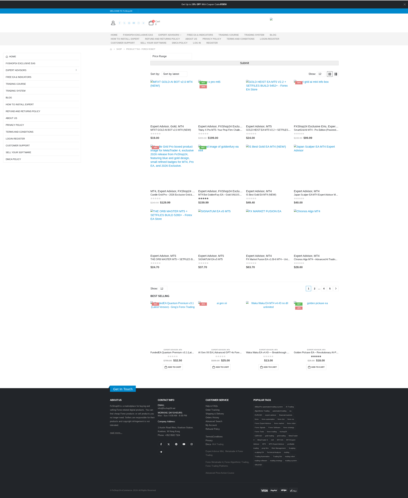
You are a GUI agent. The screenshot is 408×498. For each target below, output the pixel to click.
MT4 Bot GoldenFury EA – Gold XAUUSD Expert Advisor (227, 194)
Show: (312, 73)
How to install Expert (125, 39)
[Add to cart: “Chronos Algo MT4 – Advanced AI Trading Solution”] (333, 214)
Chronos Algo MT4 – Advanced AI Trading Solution (319, 259)
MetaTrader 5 (262, 440)
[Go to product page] (268, 323)
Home (114, 35)
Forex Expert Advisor (263, 423)
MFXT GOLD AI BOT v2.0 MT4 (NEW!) (170, 129)
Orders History (212, 417)
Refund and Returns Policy (162, 39)
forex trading (272, 431)
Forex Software (274, 427)
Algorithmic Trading (262, 411)
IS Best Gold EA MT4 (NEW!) (261, 194)
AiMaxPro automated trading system (269, 407)
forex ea (291, 419)
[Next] (336, 288)
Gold (173, 126)
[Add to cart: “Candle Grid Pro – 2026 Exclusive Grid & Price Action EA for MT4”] (190, 150)
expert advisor (270, 415)
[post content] (172, 102)
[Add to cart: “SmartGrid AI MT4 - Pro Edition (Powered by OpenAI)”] (333, 85)
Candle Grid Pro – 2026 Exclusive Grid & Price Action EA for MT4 (183, 194)
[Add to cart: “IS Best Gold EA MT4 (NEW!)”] (285, 150)
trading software (261, 460)
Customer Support (123, 43)
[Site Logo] (282, 23)
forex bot (281, 419)
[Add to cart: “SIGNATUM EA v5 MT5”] (237, 214)
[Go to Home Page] (111, 49)
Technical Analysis (274, 452)
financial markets (285, 415)
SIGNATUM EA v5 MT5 (210, 259)
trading (286, 452)
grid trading (281, 436)
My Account (211, 425)
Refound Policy (213, 429)
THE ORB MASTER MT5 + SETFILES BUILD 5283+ (177, 259)
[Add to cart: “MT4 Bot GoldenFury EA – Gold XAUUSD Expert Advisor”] (237, 150)
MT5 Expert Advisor (276, 444)
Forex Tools (259, 431)
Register (212, 43)
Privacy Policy (212, 39)
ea (290, 411)
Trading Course (229, 35)
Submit (244, 63)
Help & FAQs (212, 406)
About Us (191, 39)
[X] (124, 23)
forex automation (268, 419)
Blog (273, 35)
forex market (279, 423)
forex (257, 419)
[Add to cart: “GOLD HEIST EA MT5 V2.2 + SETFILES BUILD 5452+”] (285, 85)
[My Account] (113, 23)
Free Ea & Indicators (200, 35)
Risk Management (279, 448)
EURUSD (258, 415)
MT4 (181, 126)
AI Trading (290, 407)
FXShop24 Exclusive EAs (138, 35)
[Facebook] (120, 23)
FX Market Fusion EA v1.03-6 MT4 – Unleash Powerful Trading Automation (284, 259)
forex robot (291, 423)
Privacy (209, 440)
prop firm (265, 448)
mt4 (272, 440)
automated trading (279, 411)
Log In (197, 43)
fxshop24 (283, 431)
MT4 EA (280, 440)
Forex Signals (260, 427)
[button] (329, 74)
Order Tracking (212, 410)
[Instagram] (139, 23)
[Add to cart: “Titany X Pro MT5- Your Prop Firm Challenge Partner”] (237, 85)
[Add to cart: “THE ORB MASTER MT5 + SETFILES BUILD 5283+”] (190, 214)
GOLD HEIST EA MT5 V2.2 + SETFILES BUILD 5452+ (274, 129)
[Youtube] (134, 23)
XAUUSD (258, 465)
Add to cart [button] (174, 367)
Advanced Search (214, 421)
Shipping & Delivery (215, 414)
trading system (291, 460)
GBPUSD (258, 436)
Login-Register (269, 39)
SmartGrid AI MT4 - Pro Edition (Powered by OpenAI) (321, 129)
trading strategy (276, 460)
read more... (116, 433)
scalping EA (259, 452)
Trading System (254, 35)
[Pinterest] (129, 23)
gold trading (269, 436)
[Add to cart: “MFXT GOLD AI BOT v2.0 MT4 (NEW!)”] (190, 85)
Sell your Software (153, 43)
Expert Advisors (168, 35)
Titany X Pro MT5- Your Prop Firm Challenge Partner (225, 129)
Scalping (292, 448)
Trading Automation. (262, 456)
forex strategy (288, 427)
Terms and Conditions (240, 39)
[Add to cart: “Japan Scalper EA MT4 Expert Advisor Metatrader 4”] (333, 150)
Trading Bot (277, 456)
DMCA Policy (179, 43)
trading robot (290, 456)
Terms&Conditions (214, 436)
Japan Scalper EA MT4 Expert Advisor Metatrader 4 (320, 194)
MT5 (269, 126)
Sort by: (155, 73)
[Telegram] (143, 23)
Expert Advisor (159, 126)
